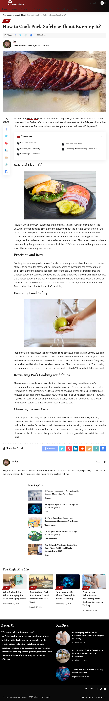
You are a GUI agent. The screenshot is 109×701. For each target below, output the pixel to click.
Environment (50, 525)
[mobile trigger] (5, 3)
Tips (6, 21)
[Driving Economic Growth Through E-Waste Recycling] (35, 536)
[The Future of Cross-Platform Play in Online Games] (63, 674)
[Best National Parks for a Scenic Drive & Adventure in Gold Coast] (41, 581)
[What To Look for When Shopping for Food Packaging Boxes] (15, 581)
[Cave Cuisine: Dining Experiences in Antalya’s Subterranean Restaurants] (63, 656)
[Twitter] (101, 689)
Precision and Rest (73, 144)
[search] (90, 3)
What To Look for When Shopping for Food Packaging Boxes (14, 595)
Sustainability (51, 539)
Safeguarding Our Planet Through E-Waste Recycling (61, 506)
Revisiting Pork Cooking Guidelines (81, 149)
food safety (64, 352)
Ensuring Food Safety (30, 149)
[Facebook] (97, 689)
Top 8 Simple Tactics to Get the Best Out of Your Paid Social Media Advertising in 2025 (61, 548)
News (47, 555)
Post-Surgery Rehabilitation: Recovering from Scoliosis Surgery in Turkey (92, 599)
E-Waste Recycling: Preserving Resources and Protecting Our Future (61, 520)
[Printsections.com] (16, 3)
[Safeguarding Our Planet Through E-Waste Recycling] (35, 508)
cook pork (32, 118)
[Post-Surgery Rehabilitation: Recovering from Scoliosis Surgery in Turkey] (94, 581)
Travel (48, 498)
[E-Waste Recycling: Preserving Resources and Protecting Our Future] (35, 522)
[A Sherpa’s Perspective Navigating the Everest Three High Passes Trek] (35, 495)
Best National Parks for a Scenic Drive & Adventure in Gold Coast (39, 597)
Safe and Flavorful (28, 143)
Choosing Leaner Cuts (30, 154)
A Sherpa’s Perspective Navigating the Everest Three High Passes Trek (62, 493)
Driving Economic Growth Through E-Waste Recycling (62, 533)
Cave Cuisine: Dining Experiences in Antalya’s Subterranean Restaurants (87, 654)
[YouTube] (105, 689)
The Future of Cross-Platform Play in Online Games (87, 671)
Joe (14, 42)
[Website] (104, 462)
